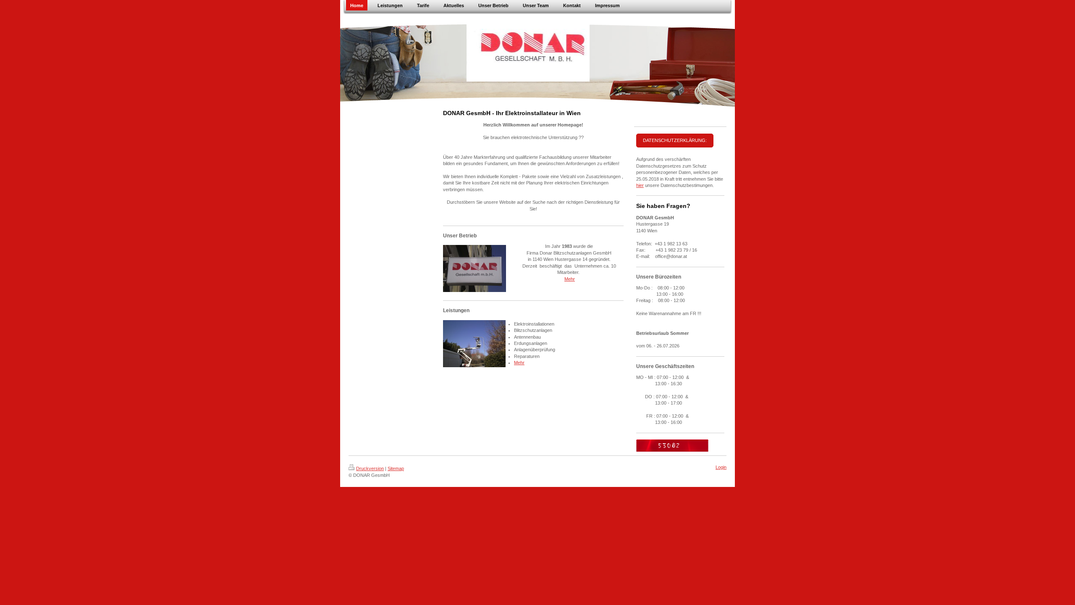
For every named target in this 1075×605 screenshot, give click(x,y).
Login (721, 467)
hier (640, 185)
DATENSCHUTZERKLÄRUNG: (675, 140)
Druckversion (370, 468)
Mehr (569, 278)
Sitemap (396, 468)
